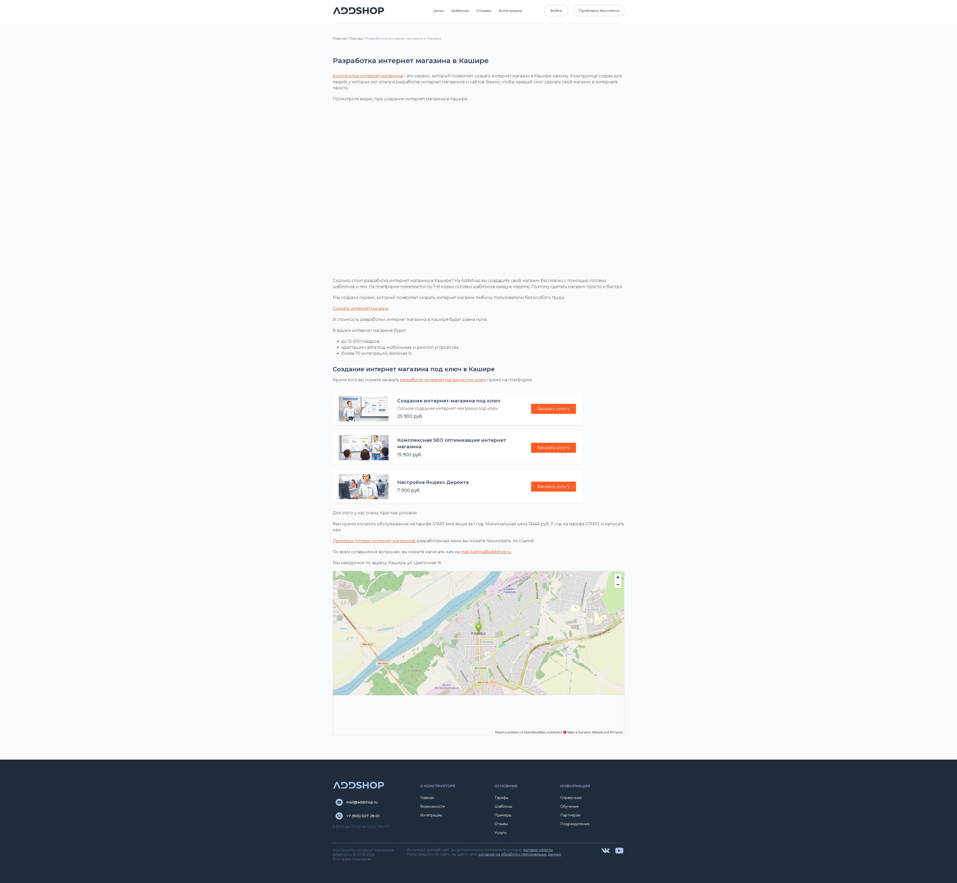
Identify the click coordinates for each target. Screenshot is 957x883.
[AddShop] (359, 10)
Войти (556, 10)
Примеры (502, 815)
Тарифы (501, 797)
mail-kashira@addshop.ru (486, 551)
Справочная (571, 797)
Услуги (500, 832)
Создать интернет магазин (361, 308)
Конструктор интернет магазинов (368, 76)
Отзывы (484, 10)
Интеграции (510, 10)
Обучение (569, 806)
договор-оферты (538, 850)
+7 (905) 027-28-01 (363, 816)
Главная (339, 38)
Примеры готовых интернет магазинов (374, 540)
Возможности (432, 806)
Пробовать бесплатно (599, 10)
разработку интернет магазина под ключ (443, 379)
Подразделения (574, 824)
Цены (438, 10)
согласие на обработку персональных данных (519, 854)
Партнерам (570, 815)
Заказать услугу (553, 408)
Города (356, 38)
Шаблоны (460, 10)
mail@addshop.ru (362, 802)
